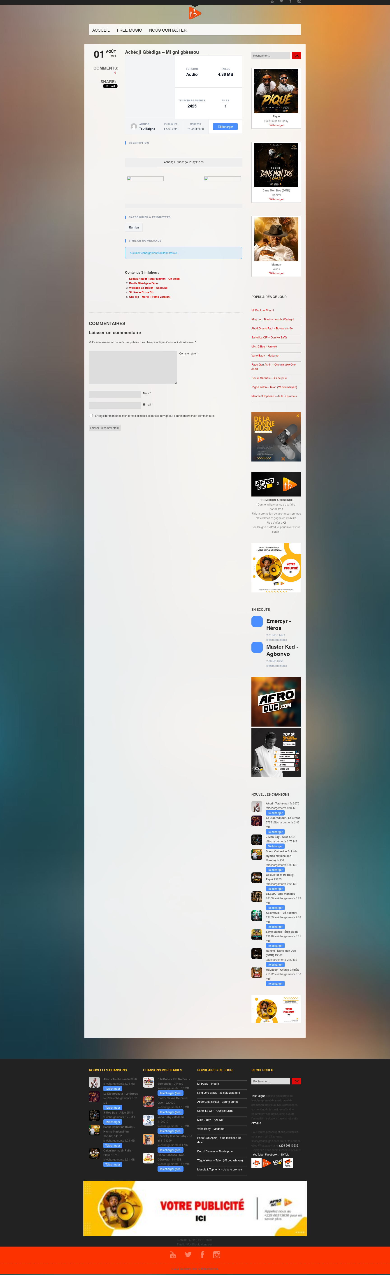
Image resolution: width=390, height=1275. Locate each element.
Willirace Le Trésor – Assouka (148, 288)
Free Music (129, 30)
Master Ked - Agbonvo (282, 650)
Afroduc (256, 1123)
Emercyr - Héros (278, 624)
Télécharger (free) (170, 1093)
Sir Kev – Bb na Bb (141, 292)
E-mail (148, 404)
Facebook (271, 1154)
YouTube (258, 1154)
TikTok (285, 1154)
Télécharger (225, 126)
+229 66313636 (288, 1145)
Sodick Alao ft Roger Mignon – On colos (154, 279)
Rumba (134, 227)
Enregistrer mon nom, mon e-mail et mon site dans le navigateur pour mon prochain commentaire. (155, 415)
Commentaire (188, 353)
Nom (147, 393)
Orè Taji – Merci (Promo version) (149, 297)
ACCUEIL (101, 30)
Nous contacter (168, 30)
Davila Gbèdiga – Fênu (143, 283)
